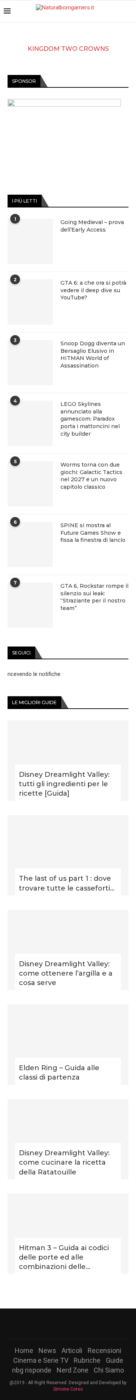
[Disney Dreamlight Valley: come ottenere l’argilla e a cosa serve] (68, 950)
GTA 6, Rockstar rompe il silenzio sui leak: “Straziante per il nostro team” (94, 597)
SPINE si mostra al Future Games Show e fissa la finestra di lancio (92, 532)
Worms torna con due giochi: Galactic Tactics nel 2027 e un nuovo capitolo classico (91, 475)
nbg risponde (31, 1370)
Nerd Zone (72, 1370)
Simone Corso (68, 1389)
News (47, 1350)
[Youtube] (78, 1323)
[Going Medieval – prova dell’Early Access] (30, 241)
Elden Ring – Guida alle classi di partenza (59, 1072)
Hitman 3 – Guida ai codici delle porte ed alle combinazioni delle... (64, 1257)
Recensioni (104, 1350)
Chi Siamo (109, 1370)
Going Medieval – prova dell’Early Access (92, 226)
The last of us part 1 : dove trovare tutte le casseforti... (66, 883)
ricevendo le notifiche (34, 674)
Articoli (72, 1350)
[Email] (87, 1323)
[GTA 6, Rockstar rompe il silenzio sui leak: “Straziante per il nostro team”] (30, 605)
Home (24, 1350)
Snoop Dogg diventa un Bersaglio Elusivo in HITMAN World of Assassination (92, 354)
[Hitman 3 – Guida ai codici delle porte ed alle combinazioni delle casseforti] (68, 1234)
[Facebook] (48, 1323)
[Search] (128, 11)
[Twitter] (58, 1323)
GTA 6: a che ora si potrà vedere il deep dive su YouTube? (93, 290)
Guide (114, 1360)
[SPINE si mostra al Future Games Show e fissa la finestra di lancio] (30, 544)
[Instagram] (68, 1323)
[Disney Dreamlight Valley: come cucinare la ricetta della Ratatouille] (68, 1139)
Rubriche (87, 1360)
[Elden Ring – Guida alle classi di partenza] (68, 1044)
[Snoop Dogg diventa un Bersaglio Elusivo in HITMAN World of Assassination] (30, 362)
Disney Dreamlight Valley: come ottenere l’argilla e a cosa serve (66, 973)
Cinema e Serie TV (40, 1360)
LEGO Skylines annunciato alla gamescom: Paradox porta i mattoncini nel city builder (90, 419)
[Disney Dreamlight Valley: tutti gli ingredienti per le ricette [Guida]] (68, 760)
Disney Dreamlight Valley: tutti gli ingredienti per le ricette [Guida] (64, 784)
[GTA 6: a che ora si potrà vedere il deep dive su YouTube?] (30, 302)
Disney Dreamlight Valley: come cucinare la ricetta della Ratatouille (64, 1162)
